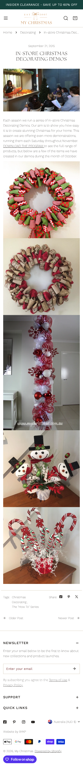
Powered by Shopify (48, 751)
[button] (75, 18)
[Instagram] (23, 722)
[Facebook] (5, 722)
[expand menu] (5, 18)
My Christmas (24, 751)
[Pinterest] (14, 722)
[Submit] (74, 669)
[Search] (65, 18)
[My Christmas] (36, 18)
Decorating (28, 32)
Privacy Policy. (13, 685)
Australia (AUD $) (65, 721)
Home (7, 32)
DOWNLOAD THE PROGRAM (23, 146)
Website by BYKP (14, 731)
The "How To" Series (25, 606)
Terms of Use (58, 680)
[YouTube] (33, 722)
